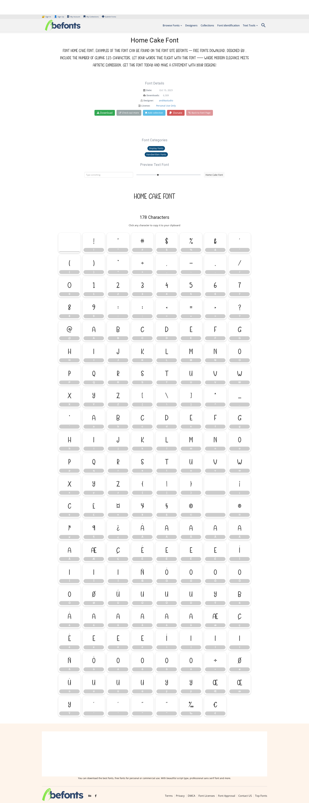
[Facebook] (95, 796)
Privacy (180, 795)
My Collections (92, 16)
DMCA (191, 795)
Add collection (155, 112)
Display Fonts (156, 148)
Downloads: (152, 95)
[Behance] (89, 796)
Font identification (228, 25)
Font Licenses (206, 795)
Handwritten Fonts (156, 154)
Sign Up (59, 16)
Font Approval (226, 795)
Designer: (148, 100)
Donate (177, 113)
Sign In (47, 16)
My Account (75, 16)
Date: (149, 90)
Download (106, 113)
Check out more (130, 112)
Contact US (245, 795)
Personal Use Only (166, 105)
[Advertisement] (154, 753)
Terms (169, 795)
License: (145, 105)
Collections (207, 25)
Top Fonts (261, 795)
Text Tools (249, 25)
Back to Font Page (201, 112)
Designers (191, 25)
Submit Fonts (110, 16)
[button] (263, 26)
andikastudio (166, 100)
